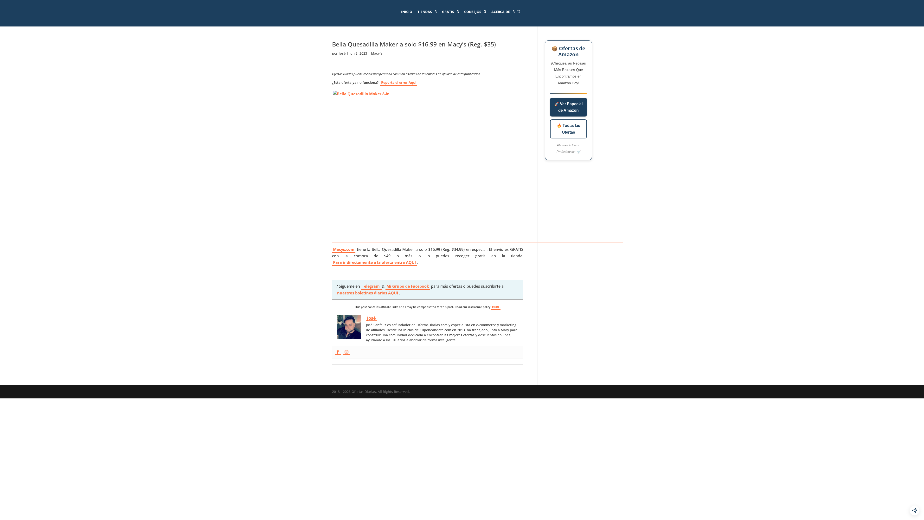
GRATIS (448, 11)
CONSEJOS (472, 11)
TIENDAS (424, 11)
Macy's (376, 53)
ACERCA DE (500, 11)
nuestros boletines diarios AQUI (367, 293)
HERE (496, 307)
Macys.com (343, 249)
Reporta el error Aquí (398, 82)
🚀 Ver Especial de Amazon (568, 107)
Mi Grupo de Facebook (407, 286)
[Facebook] (338, 352)
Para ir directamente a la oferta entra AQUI (374, 262)
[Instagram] (346, 352)
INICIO (406, 11)
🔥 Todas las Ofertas (568, 129)
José (342, 53)
